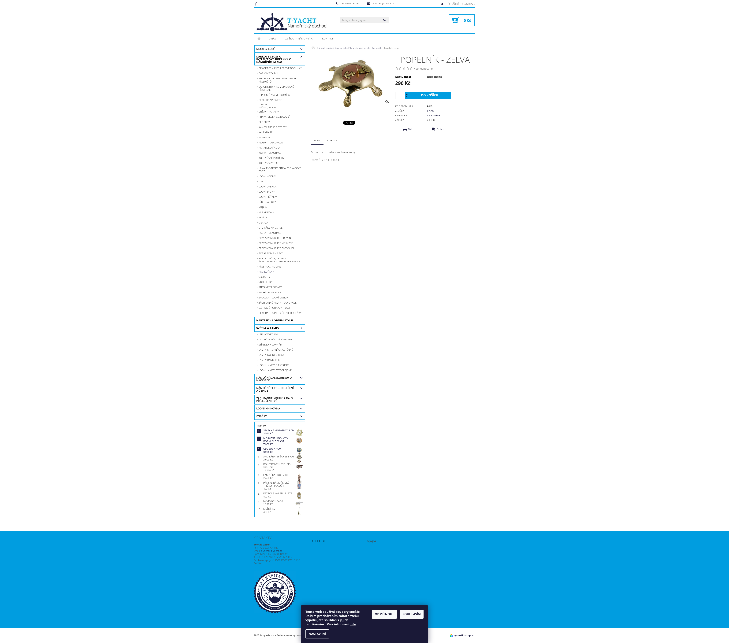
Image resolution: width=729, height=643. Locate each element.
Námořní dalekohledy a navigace (274, 379)
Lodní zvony (267, 191)
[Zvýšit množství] (407, 93)
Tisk (410, 129)
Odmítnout (384, 614)
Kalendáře (266, 132)
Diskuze (332, 140)
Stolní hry (265, 282)
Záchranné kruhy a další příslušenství (274, 399)
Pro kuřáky (266, 271)
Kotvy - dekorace (270, 152)
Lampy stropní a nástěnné (276, 349)
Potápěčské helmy (271, 253)
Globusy (264, 122)
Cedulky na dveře (270, 100)
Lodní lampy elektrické (274, 365)
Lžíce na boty (267, 202)
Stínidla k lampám (270, 344)
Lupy (262, 181)
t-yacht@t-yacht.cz (271, 550)
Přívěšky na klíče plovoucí (276, 248)
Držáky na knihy (269, 111)
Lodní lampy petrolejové (275, 370)
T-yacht (432, 111)
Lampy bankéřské (270, 360)
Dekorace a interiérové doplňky (280, 313)
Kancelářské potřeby (273, 127)
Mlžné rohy (266, 212)
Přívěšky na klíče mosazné (276, 243)
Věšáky (263, 217)
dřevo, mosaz (268, 107)
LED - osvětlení (268, 334)
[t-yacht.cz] (291, 22)
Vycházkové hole (270, 292)
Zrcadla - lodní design (273, 297)
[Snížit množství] (407, 97)
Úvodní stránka (259, 38)
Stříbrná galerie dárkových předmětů (277, 80)
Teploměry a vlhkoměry (274, 95)
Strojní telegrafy (270, 287)
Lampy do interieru (271, 355)
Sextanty (264, 277)
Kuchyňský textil (270, 163)
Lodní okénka (268, 186)
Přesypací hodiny (270, 266)
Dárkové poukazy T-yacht (275, 307)
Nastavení (317, 634)
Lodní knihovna (268, 408)
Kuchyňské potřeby (271, 158)
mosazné (265, 103)
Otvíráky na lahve (270, 227)
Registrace (468, 3)
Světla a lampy (267, 328)
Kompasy (264, 137)
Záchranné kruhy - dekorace (278, 302)
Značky (261, 416)
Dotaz (440, 129)
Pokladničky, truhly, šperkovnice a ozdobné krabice (279, 260)
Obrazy (263, 222)
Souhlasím (412, 614)
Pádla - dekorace (270, 233)
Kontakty (328, 38)
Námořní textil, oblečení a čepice (275, 389)
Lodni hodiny (267, 176)
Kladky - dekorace (271, 142)
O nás (272, 38)
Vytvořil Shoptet (464, 635)
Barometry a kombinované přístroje (276, 88)
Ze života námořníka (298, 38)
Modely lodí (265, 49)
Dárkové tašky (268, 73)
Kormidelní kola (270, 147)
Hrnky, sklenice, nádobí (274, 116)
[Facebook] (256, 4)
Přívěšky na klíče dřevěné (275, 238)
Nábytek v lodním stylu (274, 320)
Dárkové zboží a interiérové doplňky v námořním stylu (273, 59)
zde (353, 624)
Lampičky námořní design (275, 339)
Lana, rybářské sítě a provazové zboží (280, 169)
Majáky (263, 207)
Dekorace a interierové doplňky (280, 68)
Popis (317, 140)
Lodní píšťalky (268, 196)
